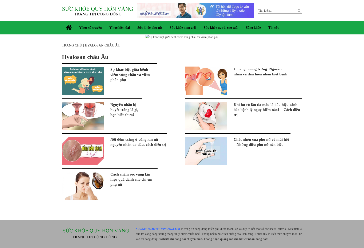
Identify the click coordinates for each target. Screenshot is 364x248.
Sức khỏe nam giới (183, 27)
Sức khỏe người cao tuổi (221, 27)
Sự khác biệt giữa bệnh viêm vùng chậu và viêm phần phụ (130, 74)
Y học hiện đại (119, 27)
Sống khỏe (253, 27)
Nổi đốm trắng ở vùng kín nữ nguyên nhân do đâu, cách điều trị (138, 142)
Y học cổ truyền (90, 27)
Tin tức (273, 27)
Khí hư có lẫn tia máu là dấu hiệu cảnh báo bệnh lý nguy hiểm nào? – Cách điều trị (267, 109)
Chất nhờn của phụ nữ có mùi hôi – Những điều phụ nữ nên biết (261, 142)
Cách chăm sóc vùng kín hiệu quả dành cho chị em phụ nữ (131, 179)
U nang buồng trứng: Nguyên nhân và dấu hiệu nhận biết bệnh (260, 71)
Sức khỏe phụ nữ (149, 27)
